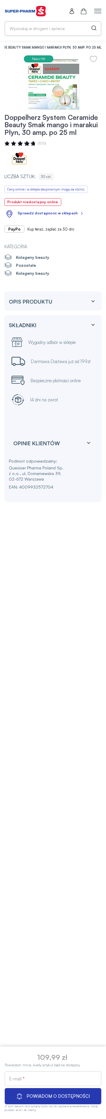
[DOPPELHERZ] (22, 159)
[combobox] (53, 28)
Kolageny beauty (32, 257)
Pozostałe (26, 265)
